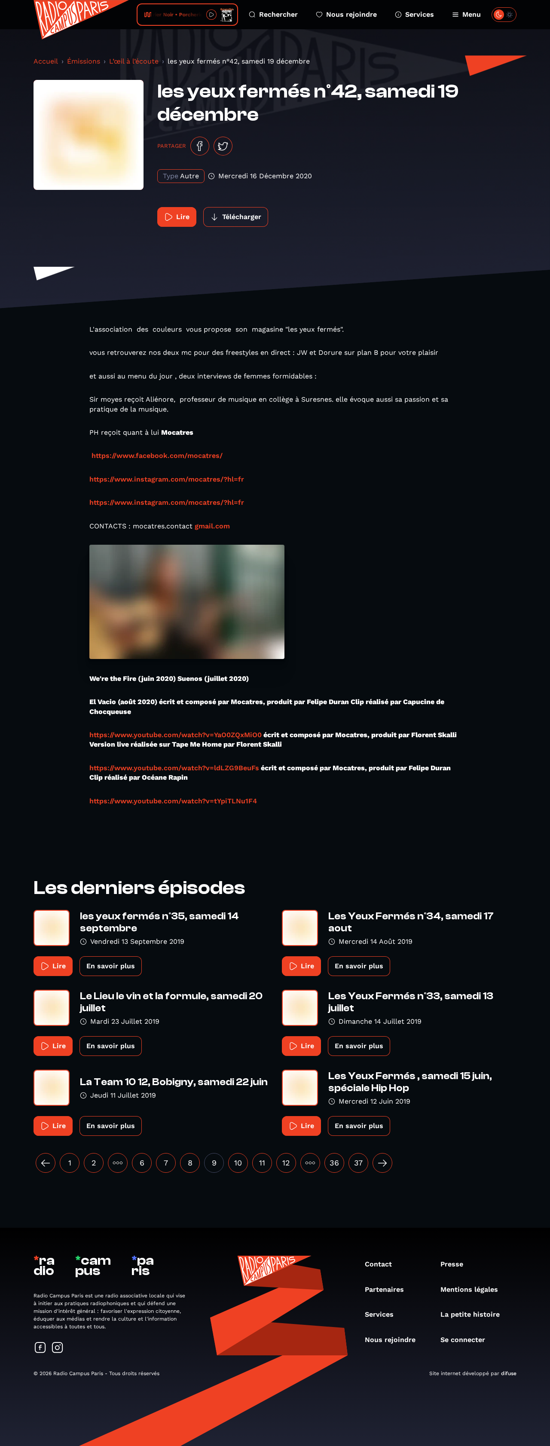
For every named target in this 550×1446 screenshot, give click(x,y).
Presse (451, 1264)
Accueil (46, 61)
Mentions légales (469, 1289)
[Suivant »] (382, 1162)
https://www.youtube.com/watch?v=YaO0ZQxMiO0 (175, 735)
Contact (378, 1264)
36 (334, 1162)
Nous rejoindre (351, 14)
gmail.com (212, 526)
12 (286, 1162)
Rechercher (278, 14)
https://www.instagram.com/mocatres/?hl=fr (166, 479)
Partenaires (384, 1289)
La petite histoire (470, 1314)
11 (262, 1162)
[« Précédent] (45, 1162)
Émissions (83, 61)
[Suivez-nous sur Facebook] (40, 1348)
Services (419, 14)
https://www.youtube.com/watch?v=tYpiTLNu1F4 (173, 801)
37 (358, 1162)
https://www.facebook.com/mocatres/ (157, 455)
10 (238, 1162)
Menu (471, 14)
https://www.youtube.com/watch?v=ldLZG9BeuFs (174, 768)
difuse (508, 1373)
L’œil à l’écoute (134, 61)
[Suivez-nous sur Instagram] (57, 1348)
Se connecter (462, 1340)
